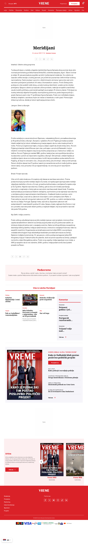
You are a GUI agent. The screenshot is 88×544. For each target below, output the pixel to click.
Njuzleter (77, 10)
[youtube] (53, 500)
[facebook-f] (45, 500)
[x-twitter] (49, 500)
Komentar (51, 10)
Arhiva (70, 10)
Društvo (26, 10)
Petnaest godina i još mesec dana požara (64, 308)
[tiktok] (62, 500)
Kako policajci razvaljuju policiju (61, 371)
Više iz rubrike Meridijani (44, 288)
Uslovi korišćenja (9, 505)
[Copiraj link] (48, 59)
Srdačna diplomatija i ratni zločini (12, 299)
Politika (11, 10)
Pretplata (74, 3)
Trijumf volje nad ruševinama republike (65, 330)
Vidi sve (61, 337)
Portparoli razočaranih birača (65, 319)
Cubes (53, 517)
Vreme (38, 517)
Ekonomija (19, 10)
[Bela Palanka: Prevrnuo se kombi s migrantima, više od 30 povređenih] (30, 299)
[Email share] (44, 59)
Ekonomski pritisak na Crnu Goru (61, 384)
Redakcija (7, 496)
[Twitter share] (40, 59)
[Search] (5, 3)
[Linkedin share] (51, 59)
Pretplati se (55, 362)
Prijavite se (63, 3)
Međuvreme (26, 275)
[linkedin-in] (66, 500)
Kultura (38, 10)
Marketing (7, 502)
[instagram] (58, 500)
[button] (41, 462)
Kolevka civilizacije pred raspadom (47, 299)
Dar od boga (44, 313)
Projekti (6, 510)
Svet (32, 10)
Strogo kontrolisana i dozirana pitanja (63, 377)
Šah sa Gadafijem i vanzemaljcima (12, 314)
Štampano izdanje (61, 10)
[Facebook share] (36, 59)
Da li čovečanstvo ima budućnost (61, 391)
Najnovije (4, 10)
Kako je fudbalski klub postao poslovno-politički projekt (63, 356)
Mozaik (44, 10)
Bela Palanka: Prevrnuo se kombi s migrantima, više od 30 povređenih (30, 313)
